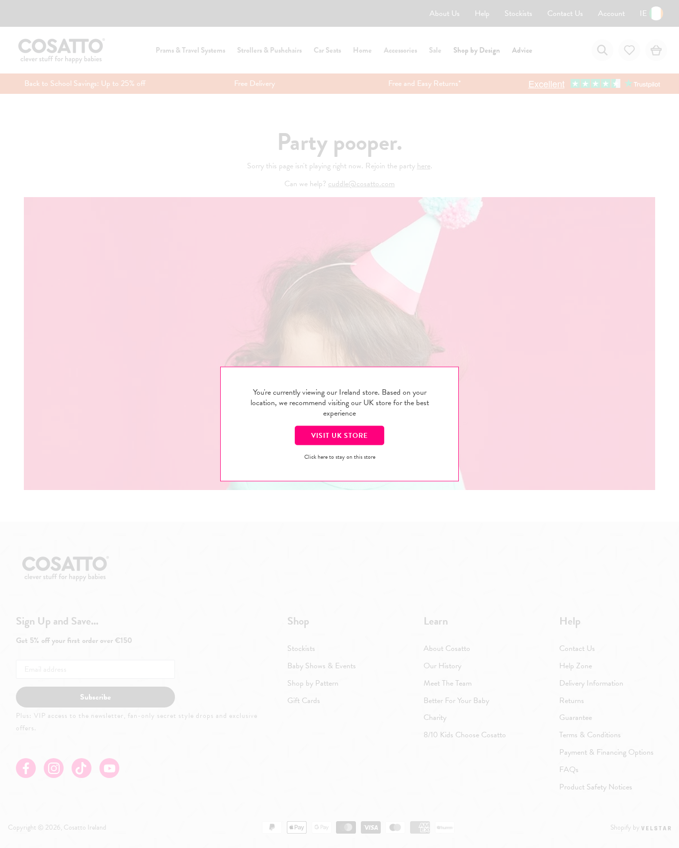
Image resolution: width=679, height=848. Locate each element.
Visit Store (339, 435)
